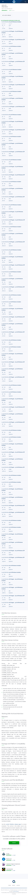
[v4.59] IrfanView (11, 250)
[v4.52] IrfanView (11, 520)
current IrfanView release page (13, 824)
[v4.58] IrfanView (11, 295)
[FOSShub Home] (14, 1)
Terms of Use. (16, 891)
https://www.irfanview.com (7, 8)
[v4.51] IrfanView (11, 565)
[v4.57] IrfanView (11, 340)
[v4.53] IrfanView (11, 475)
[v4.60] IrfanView (11, 204)
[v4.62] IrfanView (11, 159)
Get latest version (6, 15)
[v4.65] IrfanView (11, 114)
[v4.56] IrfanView (11, 385)
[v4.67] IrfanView (11, 21)
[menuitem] (10, 885)
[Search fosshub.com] (25, 1)
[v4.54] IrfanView (11, 430)
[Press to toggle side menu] (3, 1)
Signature (11, 28)
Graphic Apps (4, 5)
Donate (14, 842)
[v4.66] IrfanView (11, 69)
